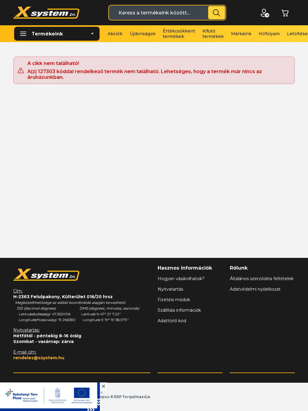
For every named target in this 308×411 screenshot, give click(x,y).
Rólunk (239, 268)
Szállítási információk (179, 310)
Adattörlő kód (172, 320)
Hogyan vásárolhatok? (181, 278)
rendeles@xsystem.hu (38, 357)
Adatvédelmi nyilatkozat (255, 289)
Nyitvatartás (170, 289)
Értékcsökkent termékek (179, 33)
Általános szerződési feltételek (262, 278)
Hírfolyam (269, 33)
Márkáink (241, 33)
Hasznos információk (185, 268)
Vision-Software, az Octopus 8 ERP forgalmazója (100, 396)
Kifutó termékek (213, 33)
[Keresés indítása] (216, 12)
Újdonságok (143, 33)
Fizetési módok (174, 299)
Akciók (115, 33)
